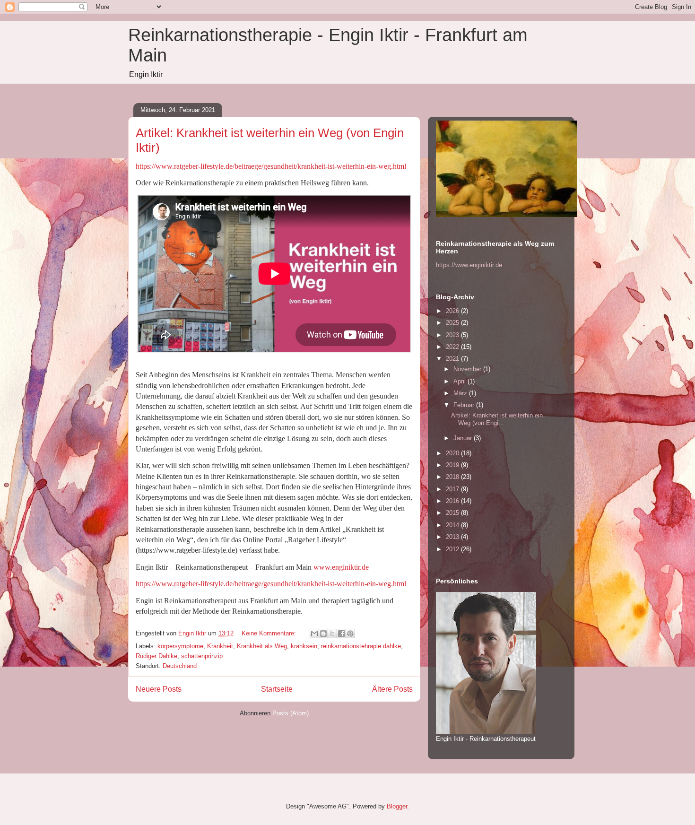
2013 (453, 536)
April (460, 381)
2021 (453, 358)
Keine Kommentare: (270, 633)
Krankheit (220, 646)
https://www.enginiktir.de (469, 265)
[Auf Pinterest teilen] (350, 633)
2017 (453, 489)
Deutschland (180, 665)
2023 (453, 335)
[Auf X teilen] (332, 633)
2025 (453, 322)
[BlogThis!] (323, 633)
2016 (453, 500)
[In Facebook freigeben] (341, 633)
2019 (453, 465)
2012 (453, 549)
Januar (463, 438)
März (461, 393)
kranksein (304, 646)
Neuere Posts (159, 689)
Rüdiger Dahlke (156, 656)
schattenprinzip (202, 656)
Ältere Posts (392, 689)
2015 (453, 512)
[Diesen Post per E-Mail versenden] (314, 633)
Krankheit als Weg (262, 646)
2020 (453, 453)
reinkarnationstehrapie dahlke (361, 646)
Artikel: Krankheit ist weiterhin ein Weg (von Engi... (497, 419)
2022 (453, 346)
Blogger (397, 806)
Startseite (277, 689)
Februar (464, 404)
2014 (453, 525)
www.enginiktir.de (342, 567)
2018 (453, 476)
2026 (453, 310)
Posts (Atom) (290, 713)
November (468, 369)
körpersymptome (180, 646)
